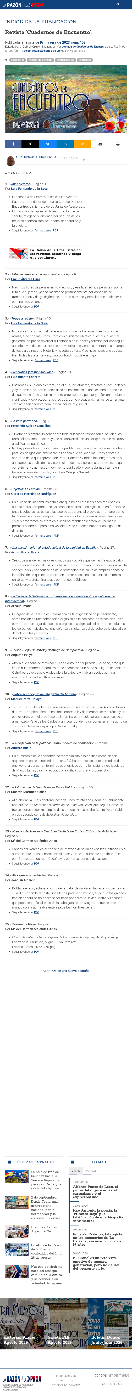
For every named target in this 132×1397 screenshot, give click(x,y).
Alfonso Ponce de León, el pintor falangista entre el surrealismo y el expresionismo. (95, 1192)
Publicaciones (17, 60)
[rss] (84, 160)
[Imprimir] (118, 144)
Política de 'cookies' (66, 1385)
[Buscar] (118, 4)
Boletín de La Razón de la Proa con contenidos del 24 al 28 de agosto (46, 1251)
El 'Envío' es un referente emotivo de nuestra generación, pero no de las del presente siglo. (95, 1263)
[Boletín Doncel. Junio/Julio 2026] (110, 1323)
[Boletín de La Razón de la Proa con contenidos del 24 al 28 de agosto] (17, 1249)
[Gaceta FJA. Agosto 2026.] (66, 1323)
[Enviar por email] (100, 144)
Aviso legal (66, 1380)
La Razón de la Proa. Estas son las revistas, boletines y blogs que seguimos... (56, 254)
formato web (43, 230)
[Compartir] (13, 144)
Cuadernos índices (65, 60)
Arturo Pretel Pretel (25, 552)
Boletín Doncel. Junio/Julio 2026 (106, 1340)
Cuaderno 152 (85, 60)
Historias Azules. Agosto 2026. (44, 1229)
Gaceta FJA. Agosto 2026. (60, 1340)
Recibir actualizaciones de (42, 50)
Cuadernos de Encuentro (40, 60)
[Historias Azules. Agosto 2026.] (17, 1231)
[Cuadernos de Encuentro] (10, 160)
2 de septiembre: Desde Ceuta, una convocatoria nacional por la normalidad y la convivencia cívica (45, 1208)
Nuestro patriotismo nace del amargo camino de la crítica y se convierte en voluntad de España (47, 1275)
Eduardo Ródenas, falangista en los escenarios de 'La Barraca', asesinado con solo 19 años (97, 1239)
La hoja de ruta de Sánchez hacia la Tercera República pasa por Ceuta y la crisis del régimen (46, 1180)
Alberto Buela (21, 748)
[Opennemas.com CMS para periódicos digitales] (112, 1379)
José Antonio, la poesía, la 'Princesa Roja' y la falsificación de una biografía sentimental (98, 1215)
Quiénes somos (66, 1376)
